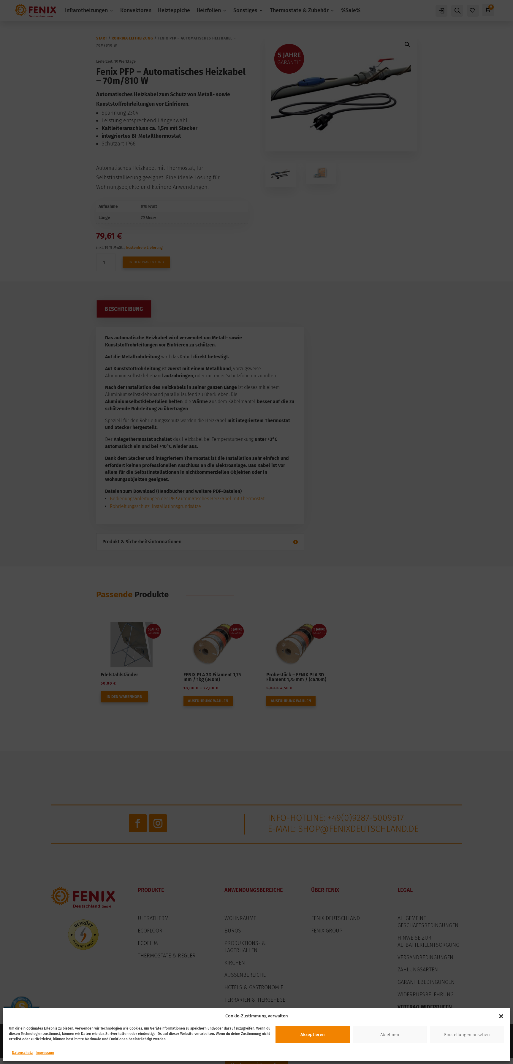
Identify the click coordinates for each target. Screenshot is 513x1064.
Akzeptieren (312, 1034)
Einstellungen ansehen (467, 1034)
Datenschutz (22, 1053)
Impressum (45, 1053)
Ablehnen (389, 1034)
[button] (501, 1016)
